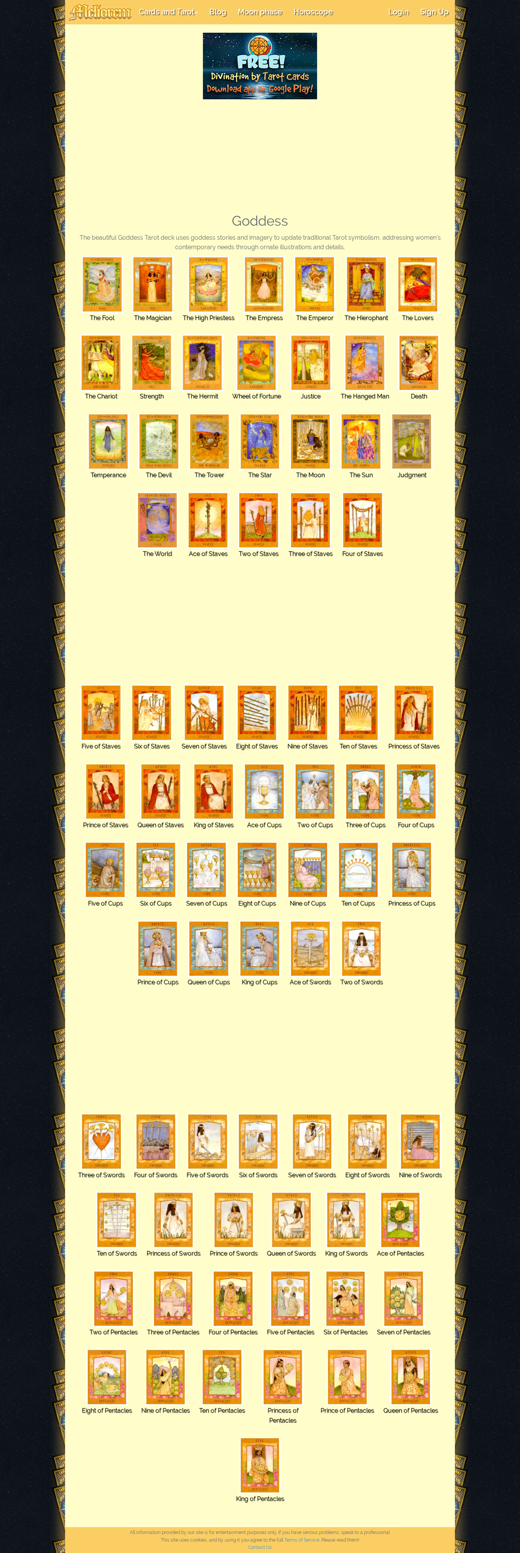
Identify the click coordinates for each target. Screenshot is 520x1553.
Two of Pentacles (113, 1332)
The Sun (361, 475)
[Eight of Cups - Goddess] (257, 870)
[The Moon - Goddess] (310, 441)
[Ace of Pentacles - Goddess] (400, 1219)
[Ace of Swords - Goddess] (310, 948)
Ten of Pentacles (222, 1410)
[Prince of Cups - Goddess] (158, 948)
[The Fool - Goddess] (102, 284)
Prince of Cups (158, 982)
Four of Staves (362, 553)
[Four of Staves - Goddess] (362, 520)
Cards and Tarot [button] (166, 11)
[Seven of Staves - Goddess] (204, 712)
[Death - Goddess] (419, 362)
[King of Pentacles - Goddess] (260, 1465)
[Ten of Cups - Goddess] (358, 870)
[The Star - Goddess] (260, 441)
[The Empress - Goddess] (264, 284)
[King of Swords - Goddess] (346, 1219)
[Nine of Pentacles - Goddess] (166, 1376)
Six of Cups (156, 903)
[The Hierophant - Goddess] (366, 284)
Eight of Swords (367, 1175)
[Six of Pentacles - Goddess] (346, 1298)
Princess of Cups (411, 903)
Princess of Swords (174, 1253)
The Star (260, 475)
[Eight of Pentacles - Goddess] (107, 1376)
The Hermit (202, 396)
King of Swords (346, 1253)
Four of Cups (416, 825)
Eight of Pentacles (107, 1410)
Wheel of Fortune (256, 396)
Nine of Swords (420, 1175)
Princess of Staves (414, 746)
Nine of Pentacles (165, 1410)
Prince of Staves (105, 825)
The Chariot (101, 396)
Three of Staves (311, 553)
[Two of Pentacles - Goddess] (113, 1298)
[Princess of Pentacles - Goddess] (283, 1376)
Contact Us (260, 1547)
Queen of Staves (160, 825)
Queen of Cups (209, 982)
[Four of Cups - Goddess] (416, 791)
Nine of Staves (307, 746)
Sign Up (434, 11)
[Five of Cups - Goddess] (105, 870)
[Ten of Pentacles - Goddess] (222, 1376)
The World (157, 553)
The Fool (102, 317)
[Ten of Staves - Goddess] (358, 712)
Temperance (108, 475)
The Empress (264, 317)
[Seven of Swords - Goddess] (312, 1141)
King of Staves (214, 825)
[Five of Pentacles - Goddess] (290, 1298)
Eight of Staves (257, 746)
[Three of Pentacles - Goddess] (173, 1298)
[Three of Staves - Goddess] (310, 520)
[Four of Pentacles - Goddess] (233, 1298)
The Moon (310, 475)
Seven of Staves (204, 746)
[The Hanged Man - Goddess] (365, 362)
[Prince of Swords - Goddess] (234, 1219)
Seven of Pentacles (404, 1332)
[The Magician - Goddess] (153, 284)
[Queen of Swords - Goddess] (291, 1219)
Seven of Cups (206, 903)
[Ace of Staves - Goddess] (208, 520)
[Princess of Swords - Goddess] (174, 1219)
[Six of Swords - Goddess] (258, 1141)
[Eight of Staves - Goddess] (257, 712)
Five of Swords (207, 1175)
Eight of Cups (257, 903)
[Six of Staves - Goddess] (151, 712)
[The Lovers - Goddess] (418, 284)
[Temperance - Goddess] (108, 441)
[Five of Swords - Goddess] (207, 1141)
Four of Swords (155, 1175)
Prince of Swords (234, 1253)
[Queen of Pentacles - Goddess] (411, 1376)
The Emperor (314, 317)
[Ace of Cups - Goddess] (264, 791)
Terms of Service (301, 1540)
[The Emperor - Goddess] (314, 284)
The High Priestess (208, 317)
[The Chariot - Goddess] (101, 362)
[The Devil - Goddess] (159, 441)
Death (419, 396)
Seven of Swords (312, 1175)
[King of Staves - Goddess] (213, 791)
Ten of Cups (358, 903)
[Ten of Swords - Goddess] (116, 1219)
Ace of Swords (310, 982)
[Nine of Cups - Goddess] (308, 870)
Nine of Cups (308, 903)
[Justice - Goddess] (311, 362)
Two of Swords (361, 982)
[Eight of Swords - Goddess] (367, 1141)
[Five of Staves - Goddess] (101, 712)
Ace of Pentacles (400, 1253)
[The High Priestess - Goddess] (208, 284)
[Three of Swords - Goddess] (101, 1141)
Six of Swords (258, 1175)
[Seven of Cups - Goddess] (206, 870)
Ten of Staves (358, 746)
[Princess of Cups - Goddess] (411, 870)
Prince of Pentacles (347, 1410)
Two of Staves (259, 553)
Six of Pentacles (346, 1332)
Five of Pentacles (290, 1332)
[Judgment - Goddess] (411, 441)
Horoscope (313, 11)
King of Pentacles (260, 1498)
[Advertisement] (260, 156)
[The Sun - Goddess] (361, 441)
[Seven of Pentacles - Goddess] (403, 1298)
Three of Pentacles (173, 1332)
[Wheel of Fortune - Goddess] (257, 362)
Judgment (411, 475)
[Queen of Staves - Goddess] (161, 791)
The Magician (152, 317)
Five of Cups (105, 903)
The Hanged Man (365, 396)
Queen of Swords (291, 1253)
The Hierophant (366, 317)
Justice (311, 396)
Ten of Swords (117, 1253)
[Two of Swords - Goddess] (361, 948)
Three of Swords (101, 1175)
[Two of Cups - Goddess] (315, 791)
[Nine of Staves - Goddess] (308, 712)
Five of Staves (101, 746)
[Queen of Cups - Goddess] (209, 948)
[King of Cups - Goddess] (260, 948)
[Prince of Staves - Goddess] (105, 791)
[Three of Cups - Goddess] (365, 791)
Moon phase (260, 11)
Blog (218, 11)
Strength (152, 396)
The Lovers (418, 317)
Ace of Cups (264, 825)
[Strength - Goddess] (151, 362)
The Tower (209, 475)
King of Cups (260, 982)
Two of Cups (315, 825)
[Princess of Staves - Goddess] (414, 712)
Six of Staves (152, 746)
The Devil (159, 475)
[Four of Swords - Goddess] (156, 1141)
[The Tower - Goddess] (209, 441)
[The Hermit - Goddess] (202, 362)
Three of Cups (366, 825)
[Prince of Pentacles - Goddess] (347, 1376)
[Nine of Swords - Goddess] (420, 1141)
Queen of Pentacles (410, 1410)
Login (398, 11)
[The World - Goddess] (157, 520)
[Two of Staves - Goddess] (258, 520)
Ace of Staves (208, 553)
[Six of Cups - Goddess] (156, 870)
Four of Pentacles (233, 1332)
